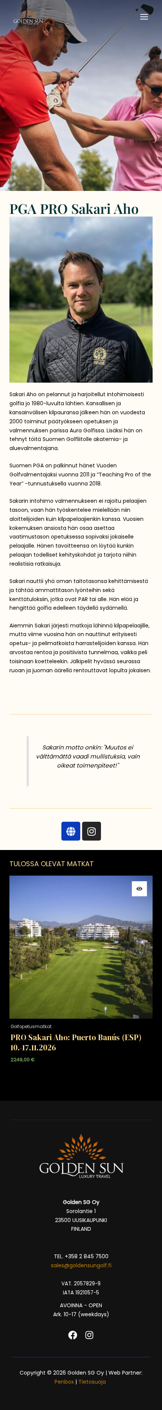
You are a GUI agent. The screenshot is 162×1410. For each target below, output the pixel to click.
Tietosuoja (92, 1382)
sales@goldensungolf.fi (81, 1265)
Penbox (64, 1382)
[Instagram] (89, 1335)
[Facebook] (72, 1335)
